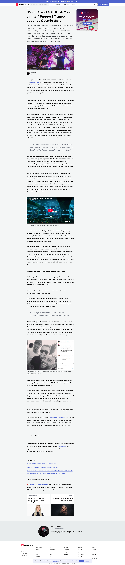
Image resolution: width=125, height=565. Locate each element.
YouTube (51, 551)
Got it (81, 561)
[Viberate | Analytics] (27, 545)
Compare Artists (39, 556)
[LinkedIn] (92, 558)
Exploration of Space (57, 417)
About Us (94, 547)
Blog (93, 551)
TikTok (51, 554)
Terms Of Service (65, 563)
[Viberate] (20, 4)
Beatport (51, 556)
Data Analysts (66, 554)
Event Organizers (67, 552)
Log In (95, 4)
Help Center (23, 549)
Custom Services (81, 551)
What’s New (23, 551)
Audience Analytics (39, 552)
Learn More (87, 23)
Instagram (32, 374)
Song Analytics (38, 549)
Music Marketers (67, 551)
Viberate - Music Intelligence (39, 485)
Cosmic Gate (34, 82)
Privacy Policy (73, 563)
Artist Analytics (39, 547)
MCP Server (80, 556)
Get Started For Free (104, 4)
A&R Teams (66, 547)
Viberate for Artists (81, 547)
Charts (37, 554)
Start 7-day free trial (72, 1)
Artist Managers (67, 549)
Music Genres (24, 555)
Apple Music (52, 549)
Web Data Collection (82, 552)
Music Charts (24, 553)
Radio (51, 552)
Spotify (51, 547)
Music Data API (81, 549)
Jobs (93, 552)
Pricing (73, 4)
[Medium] (98, 558)
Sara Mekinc (33, 72)
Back (28, 8)
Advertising (94, 554)
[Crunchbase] (96, 558)
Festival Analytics (39, 558)
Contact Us (94, 549)
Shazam (51, 558)
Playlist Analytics (39, 551)
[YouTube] (94, 558)
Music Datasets (81, 554)
